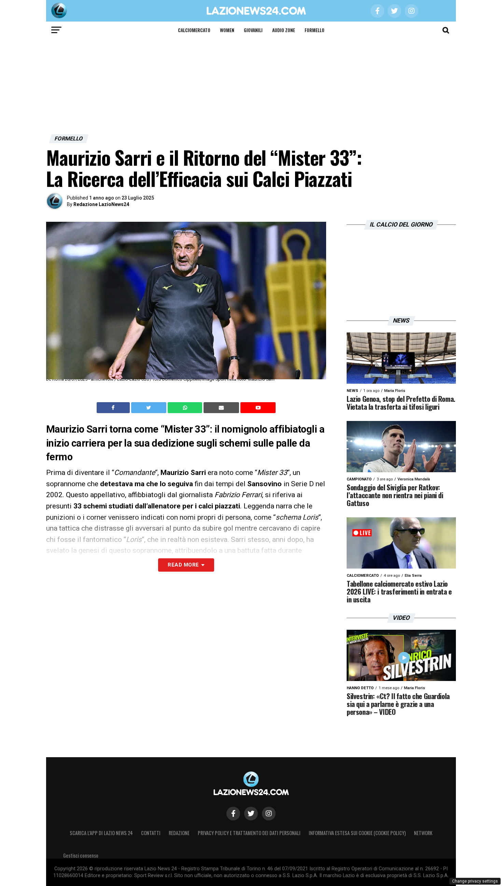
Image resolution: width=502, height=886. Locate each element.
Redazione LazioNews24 (101, 204)
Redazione (179, 832)
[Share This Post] (186, 407)
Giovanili (253, 29)
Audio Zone (283, 29)
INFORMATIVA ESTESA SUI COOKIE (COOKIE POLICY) (357, 832)
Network (423, 832)
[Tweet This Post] (149, 407)
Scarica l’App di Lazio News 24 (101, 832)
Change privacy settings (475, 881)
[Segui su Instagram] (269, 813)
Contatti (151, 832)
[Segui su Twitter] (251, 813)
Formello (314, 29)
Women (227, 29)
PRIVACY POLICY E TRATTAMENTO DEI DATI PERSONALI (249, 832)
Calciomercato (194, 29)
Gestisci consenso (80, 855)
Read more (183, 565)
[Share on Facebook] (114, 407)
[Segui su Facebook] (233, 813)
